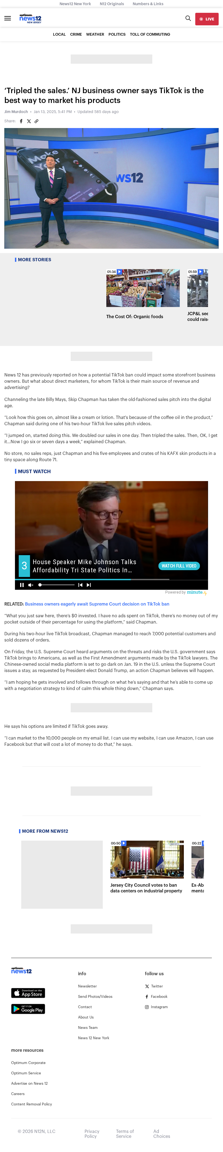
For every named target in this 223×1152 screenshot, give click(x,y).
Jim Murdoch (16, 112)
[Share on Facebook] (21, 121)
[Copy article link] (36, 121)
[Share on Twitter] (29, 121)
